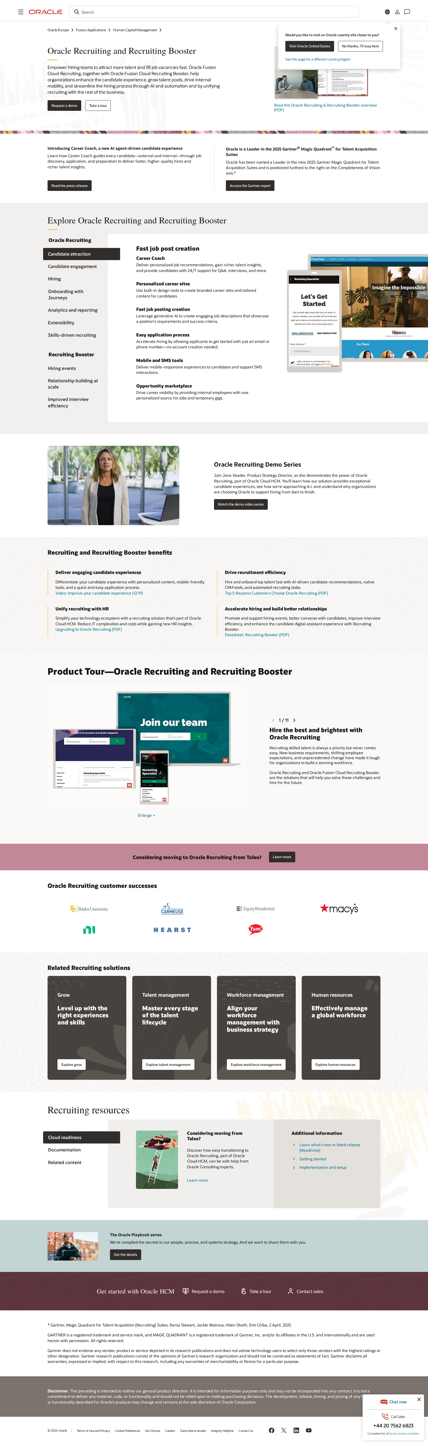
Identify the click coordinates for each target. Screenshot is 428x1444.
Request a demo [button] (64, 105)
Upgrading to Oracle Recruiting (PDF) (88, 629)
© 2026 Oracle (57, 1430)
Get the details (125, 1254)
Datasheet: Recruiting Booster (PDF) (257, 634)
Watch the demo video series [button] (241, 504)
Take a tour (98, 105)
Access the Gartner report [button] (250, 185)
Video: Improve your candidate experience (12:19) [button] (99, 593)
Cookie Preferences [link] (127, 1431)
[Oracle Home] (45, 12)
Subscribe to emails (193, 1431)
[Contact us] (407, 12)
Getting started (312, 1158)
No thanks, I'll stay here (360, 46)
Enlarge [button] (146, 815)
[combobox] (214, 12)
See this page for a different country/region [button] (317, 59)
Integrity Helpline (222, 1431)
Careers (170, 1431)
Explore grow (71, 1064)
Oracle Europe (58, 30)
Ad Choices (152, 1431)
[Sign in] (397, 12)
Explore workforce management (256, 1064)
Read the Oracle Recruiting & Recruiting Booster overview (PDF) (325, 107)
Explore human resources (336, 1064)
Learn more (282, 856)
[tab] (81, 254)
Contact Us (246, 1431)
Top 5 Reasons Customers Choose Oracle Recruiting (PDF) (276, 593)
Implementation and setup (323, 1167)
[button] (21, 12)
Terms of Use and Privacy (93, 1431)
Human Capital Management (135, 30)
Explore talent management (168, 1064)
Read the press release (70, 185)
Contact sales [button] (310, 1291)
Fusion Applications (91, 30)
